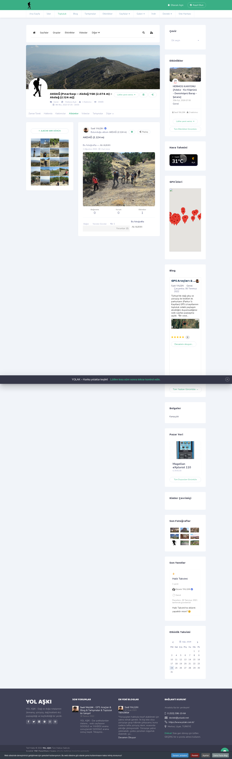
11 (176, 659)
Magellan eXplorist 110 (182, 465)
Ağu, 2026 (186, 642)
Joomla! (29, 751)
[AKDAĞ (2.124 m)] (35, 143)
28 (190, 668)
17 (172, 663)
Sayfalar (123, 13)
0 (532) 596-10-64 (176, 713)
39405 (100, 102)
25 (176, 668)
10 (172, 659)
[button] (96, 33)
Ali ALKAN (105, 145)
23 (199, 663)
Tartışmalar (90, 13)
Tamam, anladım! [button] (180, 755)
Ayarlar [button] (206, 755)
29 (194, 668)
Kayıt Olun (197, 5)
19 (181, 663)
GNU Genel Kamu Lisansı (45, 751)
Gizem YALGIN (183, 589)
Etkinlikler (108, 13)
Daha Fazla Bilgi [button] (220, 755)
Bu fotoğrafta (137, 221)
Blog (75, 13)
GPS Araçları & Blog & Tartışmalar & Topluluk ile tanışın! (96, 710)
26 (181, 668)
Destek (166, 13)
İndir (154, 13)
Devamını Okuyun (127, 737)
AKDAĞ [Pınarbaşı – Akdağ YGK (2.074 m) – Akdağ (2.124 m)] (81, 95)
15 (194, 659)
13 (185, 659)
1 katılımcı (193, 112)
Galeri (140, 13)
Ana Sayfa (34, 13)
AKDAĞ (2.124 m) (118, 132)
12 (181, 659)
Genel (56, 102)
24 (172, 668)
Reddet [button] (195, 755)
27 (185, 668)
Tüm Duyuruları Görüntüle (185, 479)
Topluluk (62, 13)
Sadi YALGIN (97, 128)
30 (199, 668)
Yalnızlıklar (123, 712)
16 (199, 659)
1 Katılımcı (86, 102)
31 (172, 672)
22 (194, 663)
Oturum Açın (176, 5)
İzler (49, 13)
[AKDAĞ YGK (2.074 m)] (45, 143)
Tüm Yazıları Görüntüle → (185, 389)
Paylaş (144, 132)
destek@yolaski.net (179, 717)
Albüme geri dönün (50, 131)
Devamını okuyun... (184, 344)
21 (190, 663)
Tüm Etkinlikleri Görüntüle (185, 129)
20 (185, 663)
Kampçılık (174, 416)
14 (190, 659)
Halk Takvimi (180, 578)
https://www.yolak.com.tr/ (181, 722)
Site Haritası (185, 13)
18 (176, 663)
